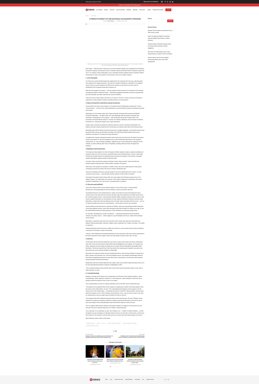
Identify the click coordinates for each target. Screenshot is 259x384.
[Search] (172, 9)
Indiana (98, 323)
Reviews (135, 9)
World (106, 9)
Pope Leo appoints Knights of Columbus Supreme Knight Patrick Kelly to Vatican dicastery (159, 38)
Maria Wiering (111, 21)
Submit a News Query (119, 379)
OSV (143, 379)
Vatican (112, 9)
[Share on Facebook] (113, 331)
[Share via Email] (116, 331)
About (149, 9)
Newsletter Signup (128, 379)
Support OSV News (158, 9)
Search (150, 18)
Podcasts (142, 9)
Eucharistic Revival (91, 323)
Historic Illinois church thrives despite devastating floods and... (135, 361)
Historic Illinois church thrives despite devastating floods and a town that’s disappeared (158, 59)
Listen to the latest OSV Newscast (129, 5)
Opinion (128, 9)
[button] (87, 356)
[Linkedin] (172, 2)
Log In (168, 9)
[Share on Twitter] (114, 331)
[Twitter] (167, 2)
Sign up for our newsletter (151, 1)
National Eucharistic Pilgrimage (129, 323)
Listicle (103, 323)
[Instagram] (170, 2)
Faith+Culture (120, 9)
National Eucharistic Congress (114, 323)
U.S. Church (99, 9)
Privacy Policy (137, 379)
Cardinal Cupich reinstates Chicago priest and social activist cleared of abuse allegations (159, 46)
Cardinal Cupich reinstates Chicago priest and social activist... (95, 361)
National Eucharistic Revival (92, 325)
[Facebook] (165, 2)
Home (87, 15)
